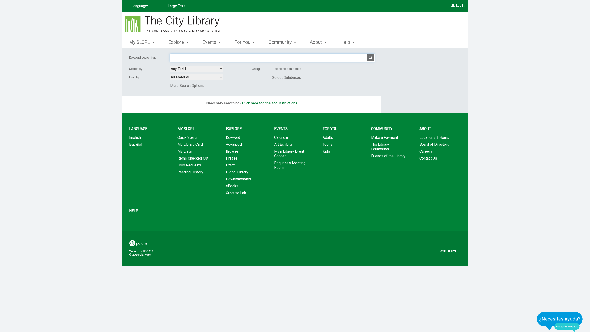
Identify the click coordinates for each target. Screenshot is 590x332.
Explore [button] (176, 42)
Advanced (234, 144)
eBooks (232, 186)
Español (135, 144)
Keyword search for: (142, 57)
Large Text (176, 6)
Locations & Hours (434, 137)
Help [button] (345, 42)
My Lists (184, 151)
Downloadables (238, 179)
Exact (230, 165)
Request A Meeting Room (289, 165)
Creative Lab (236, 193)
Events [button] (209, 42)
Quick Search (187, 137)
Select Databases (286, 77)
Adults (328, 137)
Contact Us (428, 158)
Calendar (281, 137)
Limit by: (135, 77)
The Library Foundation (380, 146)
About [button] (316, 42)
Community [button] (280, 42)
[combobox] (196, 69)
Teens (328, 144)
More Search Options (187, 85)
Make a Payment (384, 137)
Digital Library (237, 172)
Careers (425, 151)
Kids (326, 151)
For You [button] (242, 42)
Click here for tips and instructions (269, 103)
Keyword (233, 137)
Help (133, 211)
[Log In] (453, 5)
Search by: (136, 69)
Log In (460, 5)
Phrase (231, 158)
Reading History (190, 172)
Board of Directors (434, 144)
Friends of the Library (388, 156)
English (135, 137)
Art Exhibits (283, 144)
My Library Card (190, 144)
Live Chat (560, 321)
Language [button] (138, 129)
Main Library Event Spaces (289, 153)
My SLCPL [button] (140, 42)
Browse (232, 151)
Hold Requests (189, 165)
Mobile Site (448, 251)
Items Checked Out (192, 158)
